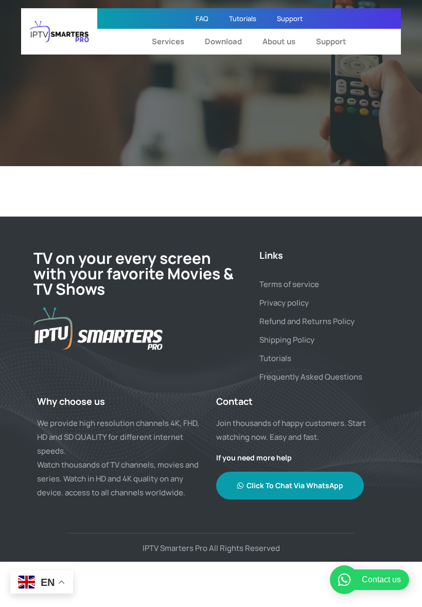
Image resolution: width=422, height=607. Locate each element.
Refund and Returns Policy (307, 321)
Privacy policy (284, 302)
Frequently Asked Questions (310, 376)
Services (168, 41)
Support (290, 18)
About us (278, 41)
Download (223, 41)
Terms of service (289, 284)
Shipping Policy (286, 339)
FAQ (202, 18)
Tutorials (242, 18)
